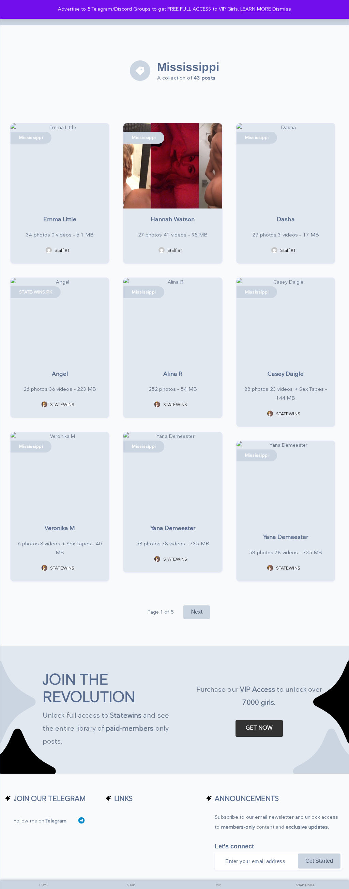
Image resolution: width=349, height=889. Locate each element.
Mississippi (31, 137)
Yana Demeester (172, 528)
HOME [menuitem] (43, 885)
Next (196, 612)
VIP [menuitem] (218, 885)
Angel (60, 374)
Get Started (319, 861)
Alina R (172, 374)
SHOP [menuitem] (131, 885)
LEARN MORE (255, 9)
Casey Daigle (286, 374)
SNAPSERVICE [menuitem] (305, 885)
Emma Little (59, 219)
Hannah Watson (173, 219)
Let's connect (234, 846)
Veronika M (60, 528)
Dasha (286, 219)
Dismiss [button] (281, 9)
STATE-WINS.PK (35, 292)
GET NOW (259, 728)
